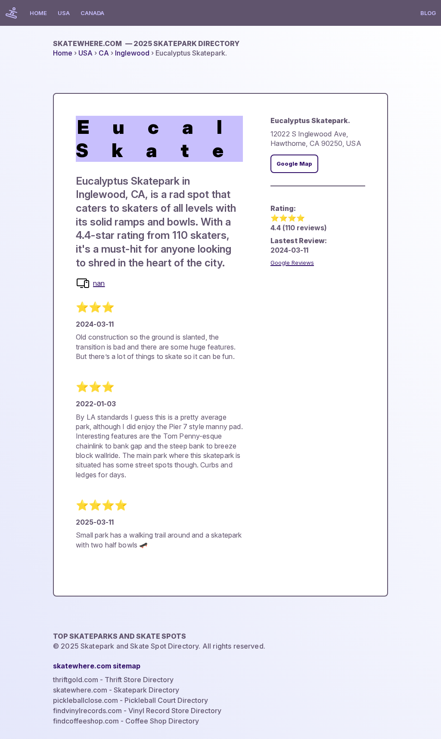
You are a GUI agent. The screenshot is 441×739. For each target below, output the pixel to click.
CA (104, 53)
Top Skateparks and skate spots (119, 636)
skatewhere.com (146, 43)
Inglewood (132, 53)
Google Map (294, 164)
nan (99, 283)
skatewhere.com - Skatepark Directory (116, 690)
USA (64, 12)
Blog (428, 12)
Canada (92, 12)
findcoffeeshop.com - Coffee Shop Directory (126, 721)
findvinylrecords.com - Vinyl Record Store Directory (137, 710)
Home (38, 12)
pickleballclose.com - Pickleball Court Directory (130, 700)
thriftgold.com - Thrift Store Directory (113, 679)
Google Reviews (292, 262)
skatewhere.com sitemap (96, 666)
